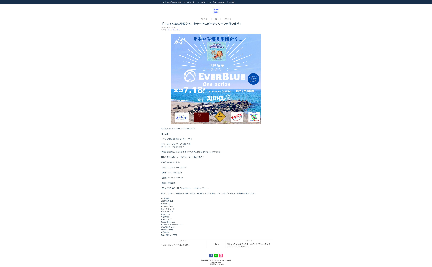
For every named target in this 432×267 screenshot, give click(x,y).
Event (170, 30)
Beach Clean (176, 30)
